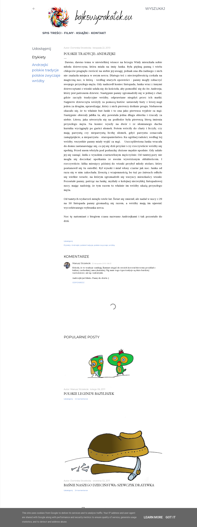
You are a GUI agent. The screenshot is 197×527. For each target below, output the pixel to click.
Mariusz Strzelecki (81, 263)
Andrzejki (40, 65)
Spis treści (51, 33)
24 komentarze (81, 490)
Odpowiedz (78, 282)
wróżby (38, 81)
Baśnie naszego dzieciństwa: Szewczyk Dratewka (109, 485)
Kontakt (98, 33)
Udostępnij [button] (41, 49)
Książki (82, 33)
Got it (171, 517)
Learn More (153, 517)
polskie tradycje (45, 70)
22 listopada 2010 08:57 (101, 263)
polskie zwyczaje (46, 75)
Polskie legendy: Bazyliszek (89, 393)
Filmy (69, 33)
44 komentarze (81, 399)
